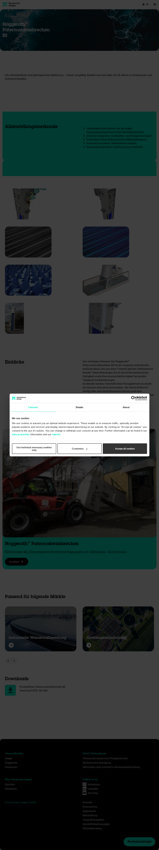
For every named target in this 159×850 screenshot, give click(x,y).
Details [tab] (79, 407)
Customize (78, 448)
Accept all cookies (125, 448)
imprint (56, 434)
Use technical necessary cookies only (34, 448)
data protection (21, 434)
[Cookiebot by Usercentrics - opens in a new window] (133, 398)
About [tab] (126, 407)
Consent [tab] (33, 407)
